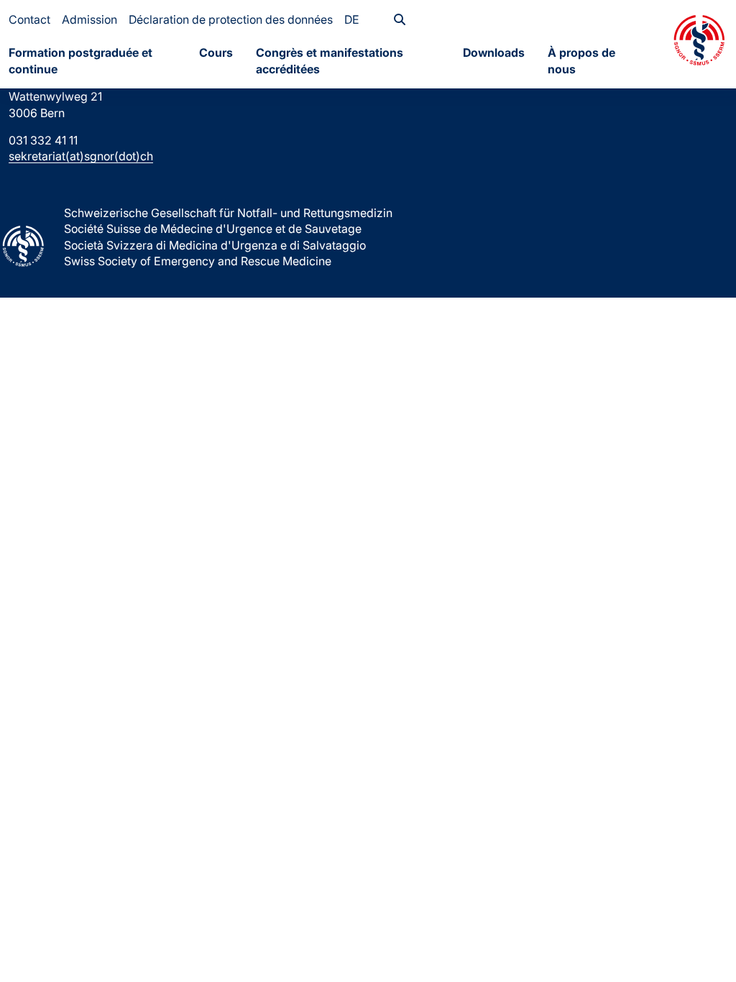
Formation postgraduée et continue (80, 60)
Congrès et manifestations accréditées (329, 60)
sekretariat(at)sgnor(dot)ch (81, 156)
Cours (216, 52)
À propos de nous (581, 60)
